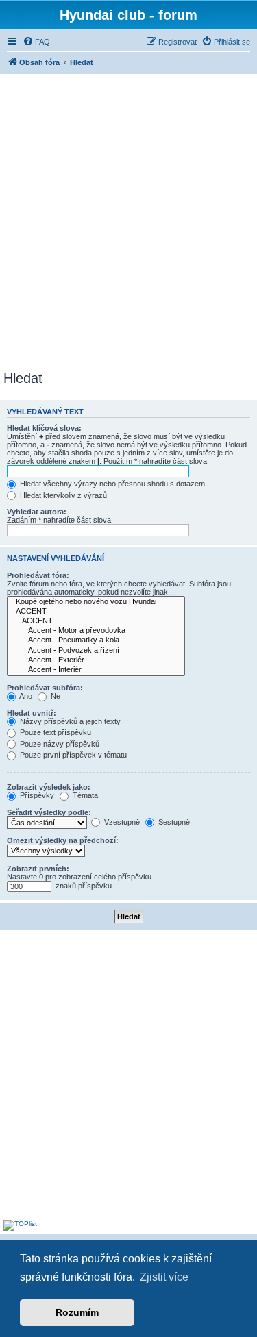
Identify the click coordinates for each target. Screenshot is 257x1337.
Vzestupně (121, 822)
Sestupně (173, 822)
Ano (25, 696)
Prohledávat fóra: (38, 575)
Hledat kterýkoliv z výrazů (62, 495)
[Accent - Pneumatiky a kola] (96, 640)
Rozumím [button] (77, 1312)
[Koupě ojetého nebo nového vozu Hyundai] (96, 602)
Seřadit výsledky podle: (49, 812)
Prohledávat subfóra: (45, 688)
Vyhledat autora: (36, 512)
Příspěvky (36, 795)
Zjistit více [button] (164, 1277)
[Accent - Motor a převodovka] (96, 631)
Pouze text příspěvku (54, 732)
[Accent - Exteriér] (96, 660)
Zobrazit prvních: (38, 868)
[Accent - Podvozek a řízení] (96, 650)
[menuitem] (36, 42)
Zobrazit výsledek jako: (48, 787)
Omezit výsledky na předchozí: (63, 840)
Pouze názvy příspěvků (58, 744)
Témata (84, 795)
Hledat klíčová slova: (44, 428)
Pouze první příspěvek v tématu (72, 755)
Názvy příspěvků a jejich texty (69, 721)
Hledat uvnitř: (31, 713)
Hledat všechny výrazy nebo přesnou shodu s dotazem (111, 483)
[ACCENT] (96, 611)
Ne (54, 696)
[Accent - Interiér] (96, 670)
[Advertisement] (128, 220)
